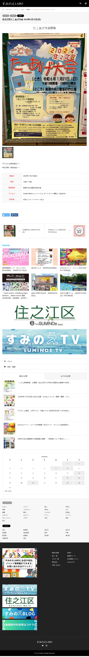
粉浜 (45, 533)
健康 (3, 512)
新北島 (4, 535)
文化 (45, 518)
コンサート (26, 509)
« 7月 (5, 491)
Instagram (46, 645)
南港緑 (25, 535)
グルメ (9, 361)
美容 (3, 509)
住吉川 (68, 530)
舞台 (24, 512)
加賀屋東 (26, 533)
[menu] (85, 3)
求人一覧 (54, 556)
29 (67, 483)
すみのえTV (70, 562)
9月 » (10, 491)
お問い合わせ (56, 565)
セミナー (26, 515)
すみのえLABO (44, 642)
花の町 (46, 535)
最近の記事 (23, 376)
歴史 (67, 518)
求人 (3, 521)
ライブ (25, 507)
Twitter (42, 645)
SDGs (46, 509)
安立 (3, 530)
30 (79, 483)
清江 (24, 538)
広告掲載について (72, 559)
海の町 (68, 535)
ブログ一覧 (55, 559)
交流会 (68, 512)
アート (46, 515)
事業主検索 (55, 553)
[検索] (80, 3)
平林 (67, 533)
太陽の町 (5, 538)
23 (79, 478)
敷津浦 (25, 530)
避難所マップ (71, 556)
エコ (67, 509)
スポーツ (5, 515)
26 (33, 483)
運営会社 (54, 562)
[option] (44, 89)
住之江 (46, 530)
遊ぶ (45, 507)
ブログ (13, 15)
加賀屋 (4, 533)
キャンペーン (6, 518)
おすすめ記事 (65, 376)
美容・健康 (11, 367)
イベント (5, 15)
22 (67, 478)
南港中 (20, 15)
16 (79, 473)
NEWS (69, 553)
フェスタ (47, 512)
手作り (68, 507)
